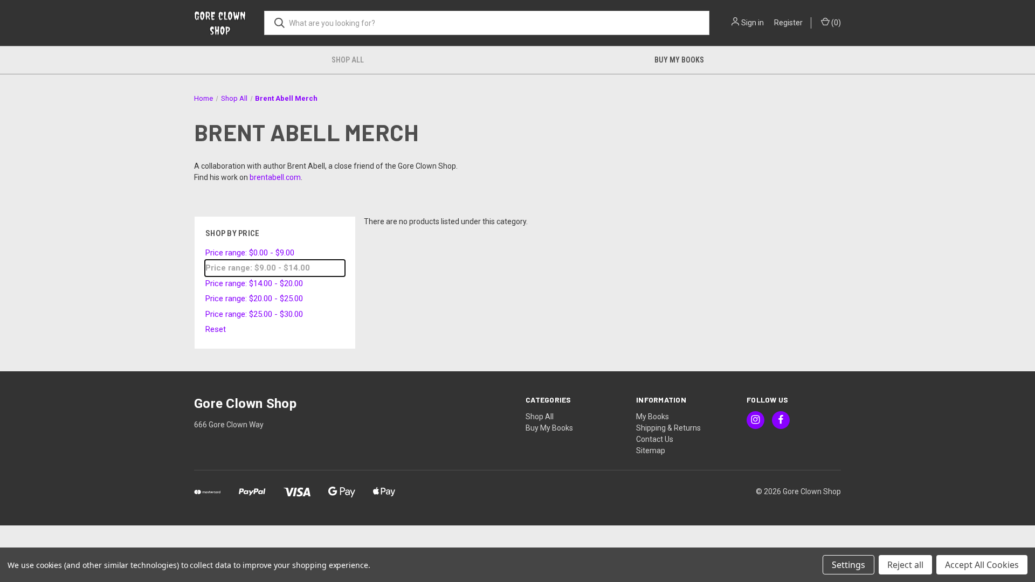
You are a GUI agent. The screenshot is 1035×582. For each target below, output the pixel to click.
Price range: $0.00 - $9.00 (249, 253)
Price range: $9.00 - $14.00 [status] (257, 268)
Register (788, 22)
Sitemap (650, 450)
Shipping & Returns (668, 428)
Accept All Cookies (982, 565)
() (835, 22)
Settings (848, 565)
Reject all (905, 565)
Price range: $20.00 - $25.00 (254, 298)
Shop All (348, 60)
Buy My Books (679, 60)
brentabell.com (275, 177)
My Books (652, 416)
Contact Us (654, 439)
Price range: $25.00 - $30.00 (254, 314)
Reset (215, 329)
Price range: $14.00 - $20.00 (254, 283)
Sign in (752, 22)
